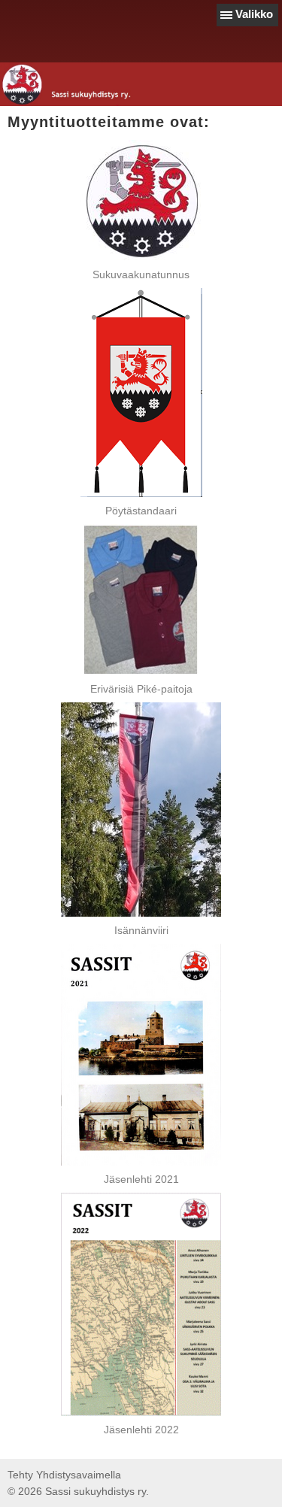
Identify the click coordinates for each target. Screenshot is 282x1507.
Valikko (254, 14)
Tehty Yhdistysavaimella (64, 1475)
